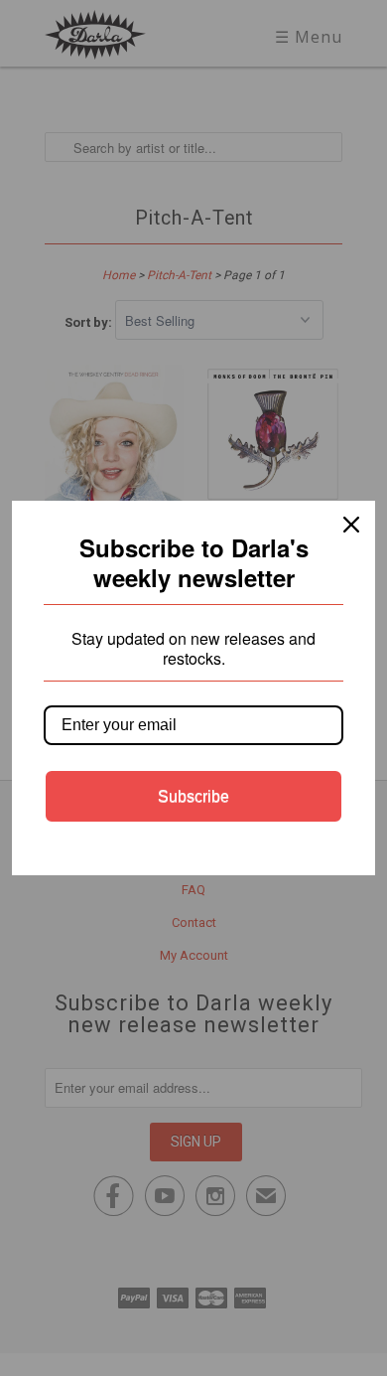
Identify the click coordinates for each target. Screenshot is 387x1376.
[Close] (351, 524)
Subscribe (193, 796)
